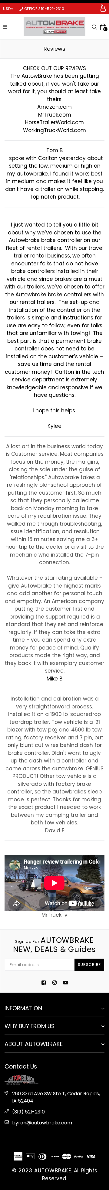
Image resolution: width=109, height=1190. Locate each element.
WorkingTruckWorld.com (54, 130)
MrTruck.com (54, 114)
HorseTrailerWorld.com (54, 122)
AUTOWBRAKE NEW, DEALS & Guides (54, 945)
